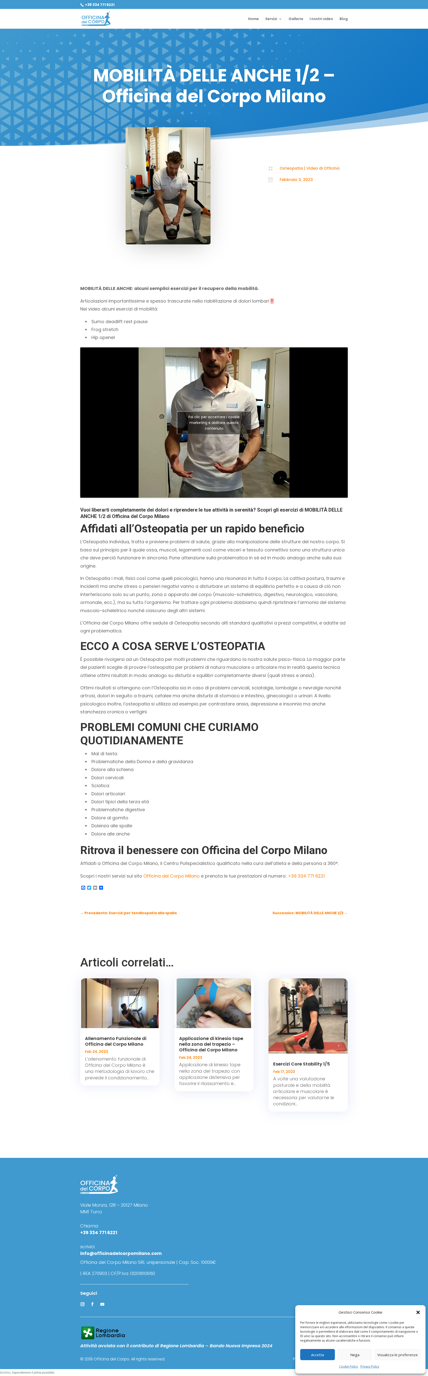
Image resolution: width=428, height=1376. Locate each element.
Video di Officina (323, 168)
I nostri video (321, 19)
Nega (354, 1354)
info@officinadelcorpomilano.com (121, 1253)
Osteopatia (291, 168)
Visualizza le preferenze (397, 1354)
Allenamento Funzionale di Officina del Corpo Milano (115, 1041)
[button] (418, 1312)
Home (253, 19)
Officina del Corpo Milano (171, 876)
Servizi (271, 19)
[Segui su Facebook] (92, 1304)
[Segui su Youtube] (102, 1304)
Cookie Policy (348, 1366)
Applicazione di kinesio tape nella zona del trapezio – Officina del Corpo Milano (211, 1044)
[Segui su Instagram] (82, 1304)
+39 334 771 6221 (99, 4)
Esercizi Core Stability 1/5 (301, 1064)
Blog (344, 19)
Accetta (317, 1354)
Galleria (296, 19)
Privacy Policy (369, 1366)
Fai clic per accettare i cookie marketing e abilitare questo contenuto (214, 422)
